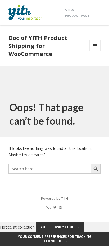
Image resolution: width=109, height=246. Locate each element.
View (77, 12)
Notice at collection (17, 226)
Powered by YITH (54, 198)
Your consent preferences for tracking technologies (55, 238)
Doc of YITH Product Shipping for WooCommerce (37, 46)
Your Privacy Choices (59, 227)
